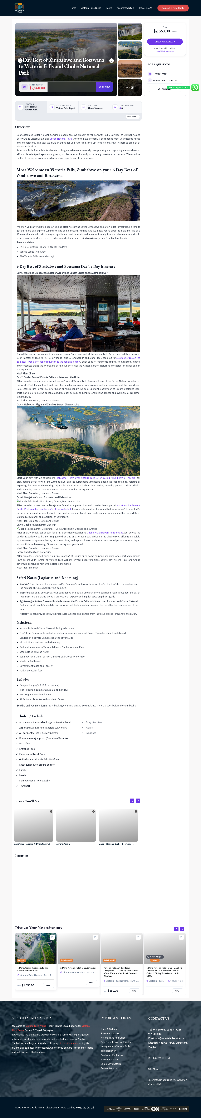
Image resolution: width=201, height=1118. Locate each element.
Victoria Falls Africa (36, 1025)
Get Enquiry (167, 89)
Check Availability (165, 41)
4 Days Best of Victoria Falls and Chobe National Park (32, 969)
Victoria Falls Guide (91, 7)
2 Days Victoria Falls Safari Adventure (78, 968)
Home (73, 7)
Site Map (153, 1069)
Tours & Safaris (108, 1029)
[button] (173, 8)
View (49, 985)
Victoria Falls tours (69, 1043)
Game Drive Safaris (110, 1063)
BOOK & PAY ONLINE (159, 1058)
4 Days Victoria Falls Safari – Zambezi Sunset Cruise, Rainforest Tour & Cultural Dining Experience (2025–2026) (164, 972)
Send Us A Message (165, 51)
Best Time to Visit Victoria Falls (116, 1042)
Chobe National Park (61, 138)
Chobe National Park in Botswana (105, 532)
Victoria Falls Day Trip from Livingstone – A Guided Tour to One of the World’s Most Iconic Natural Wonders (120, 972)
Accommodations (109, 1033)
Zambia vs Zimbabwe (111, 1055)
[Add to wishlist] (52, 937)
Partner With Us (108, 1068)
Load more (131, 116)
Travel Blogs (145, 7)
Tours (109, 7)
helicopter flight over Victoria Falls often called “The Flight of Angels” (96, 477)
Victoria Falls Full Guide (113, 1037)
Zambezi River (108, 1050)
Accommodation (125, 7)
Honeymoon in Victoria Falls (115, 1046)
